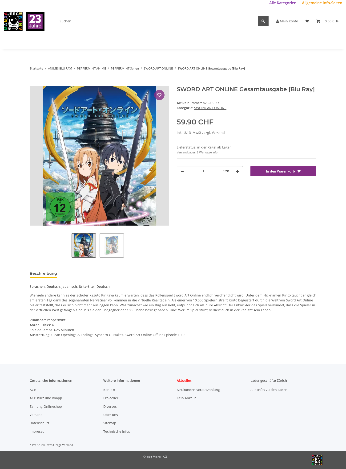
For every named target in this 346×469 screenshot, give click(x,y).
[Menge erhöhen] (237, 171)
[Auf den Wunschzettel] (159, 95)
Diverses (110, 406)
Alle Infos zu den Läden (268, 389)
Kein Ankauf (186, 398)
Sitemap (109, 423)
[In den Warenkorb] (33, 83)
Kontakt (109, 389)
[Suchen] (263, 21)
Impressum (39, 431)
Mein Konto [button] (288, 21)
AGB (33, 389)
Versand (218, 132)
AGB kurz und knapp (46, 398)
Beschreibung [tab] (43, 273)
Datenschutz (39, 423)
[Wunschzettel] (307, 21)
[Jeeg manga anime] (24, 21)
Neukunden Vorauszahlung (198, 389)
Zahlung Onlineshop (46, 406)
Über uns (110, 414)
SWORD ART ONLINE (210, 108)
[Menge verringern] (182, 171)
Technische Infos (116, 431)
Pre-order (110, 398)
